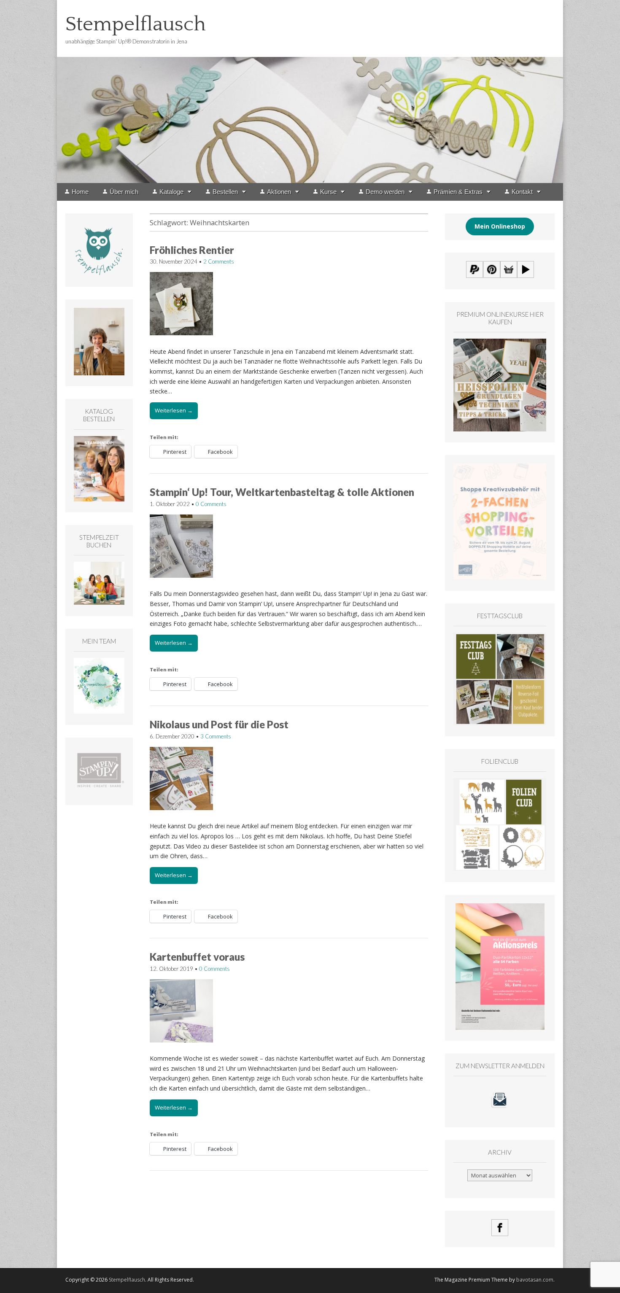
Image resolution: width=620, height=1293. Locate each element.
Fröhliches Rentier (192, 250)
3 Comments (215, 736)
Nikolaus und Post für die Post (219, 724)
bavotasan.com (534, 1279)
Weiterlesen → (174, 410)
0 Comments (211, 504)
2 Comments (218, 261)
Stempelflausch (135, 24)
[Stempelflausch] (310, 91)
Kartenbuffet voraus (197, 957)
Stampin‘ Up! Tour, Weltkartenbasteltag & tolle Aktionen (282, 492)
